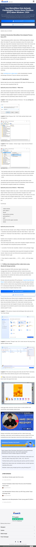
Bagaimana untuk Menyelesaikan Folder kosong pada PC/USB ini (17, 499)
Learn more (27, 546)
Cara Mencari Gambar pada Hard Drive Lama (12, 477)
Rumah (2, 5)
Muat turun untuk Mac (19, 24)
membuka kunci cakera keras (10, 73)
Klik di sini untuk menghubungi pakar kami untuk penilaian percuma (14, 445)
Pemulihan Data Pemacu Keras (12, 5)
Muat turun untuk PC (19, 21)
